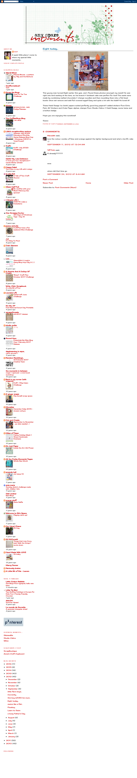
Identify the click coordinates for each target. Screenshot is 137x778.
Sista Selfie (18, 502)
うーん (16, 327)
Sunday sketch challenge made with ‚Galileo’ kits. (18, 488)
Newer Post (48, 183)
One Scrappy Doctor (15, 213)
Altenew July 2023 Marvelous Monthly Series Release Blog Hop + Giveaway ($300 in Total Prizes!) (23, 137)
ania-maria (10, 485)
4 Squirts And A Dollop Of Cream (17, 272)
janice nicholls (12, 226)
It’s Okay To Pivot (13, 241)
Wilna (6, 641)
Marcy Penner (12, 565)
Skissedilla (8, 635)
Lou (7, 259)
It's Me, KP (10, 306)
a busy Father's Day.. (17, 714)
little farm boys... (15, 692)
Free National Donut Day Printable (19, 308)
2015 (9, 667)
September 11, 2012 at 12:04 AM (66, 145)
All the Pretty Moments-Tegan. (19, 459)
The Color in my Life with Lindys (19, 169)
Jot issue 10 (19, 474)
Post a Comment (50, 179)
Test (7, 88)
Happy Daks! (11, 167)
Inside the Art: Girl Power (24, 448)
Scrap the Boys (12, 92)
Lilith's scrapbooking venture (18, 131)
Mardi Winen (11, 73)
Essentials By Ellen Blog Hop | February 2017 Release (23, 342)
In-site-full (10, 174)
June (10, 724)
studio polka (11, 325)
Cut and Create (12, 420)
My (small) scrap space (23, 396)
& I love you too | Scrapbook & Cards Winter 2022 (18, 161)
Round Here (11, 338)
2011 (8, 740)
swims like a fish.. (15, 704)
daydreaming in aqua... (15, 351)
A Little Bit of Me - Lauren (17, 571)
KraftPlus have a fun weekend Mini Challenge (23, 229)
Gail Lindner (11, 494)
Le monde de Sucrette (15, 607)
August (11, 718)
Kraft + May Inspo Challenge (21, 384)
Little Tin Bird (11, 590)
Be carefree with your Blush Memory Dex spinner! (22, 191)
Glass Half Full (12, 187)
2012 (9, 677)
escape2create (12, 312)
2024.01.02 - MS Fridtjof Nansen (22, 108)
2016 (9, 664)
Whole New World (21, 461)
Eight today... (50, 48)
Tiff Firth (51, 150)
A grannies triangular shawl (16, 609)
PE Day (17, 528)
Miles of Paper (12, 433)
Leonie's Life (11, 293)
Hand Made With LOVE (16, 552)
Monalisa (10, 407)
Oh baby (17, 554)
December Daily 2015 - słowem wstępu (23, 410)
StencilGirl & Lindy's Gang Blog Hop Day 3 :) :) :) (24, 262)
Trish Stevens (12, 246)
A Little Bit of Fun (13, 288)
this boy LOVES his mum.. (19, 698)
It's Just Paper (12, 446)
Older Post (128, 183)
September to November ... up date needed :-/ (23, 423)
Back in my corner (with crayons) (16, 380)
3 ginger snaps (12, 394)
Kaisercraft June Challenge (20, 295)
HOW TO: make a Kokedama (20, 203)
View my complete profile (14, 63)
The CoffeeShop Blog (15, 118)
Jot (7, 239)
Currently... (12, 695)
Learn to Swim (14, 710)
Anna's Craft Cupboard (14, 654)
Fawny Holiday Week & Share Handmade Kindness (23, 437)
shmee (9, 105)
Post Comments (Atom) (65, 187)
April (10, 730)
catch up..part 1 (12, 353)
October (12, 686)
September (13, 689)
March (11, 733)
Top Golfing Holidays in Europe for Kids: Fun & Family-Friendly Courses (20, 594)
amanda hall (11, 472)
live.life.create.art (13, 86)
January (12, 737)
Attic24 (9, 601)
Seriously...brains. (13, 568)
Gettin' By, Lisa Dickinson (17, 159)
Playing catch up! (20, 515)
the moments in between (16, 371)
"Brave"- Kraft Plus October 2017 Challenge (24, 276)
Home (88, 183)
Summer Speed (12, 602)
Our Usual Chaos (13, 526)
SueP (16, 52)
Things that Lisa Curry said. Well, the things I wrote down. (22, 543)
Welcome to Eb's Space (16, 513)
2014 (9, 670)
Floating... (12, 707)
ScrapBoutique (10, 651)
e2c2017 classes (21, 314)
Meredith (51, 136)
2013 (9, 673)
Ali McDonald (12, 539)
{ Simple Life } (12, 200)
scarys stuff (11, 500)
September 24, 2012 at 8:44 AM (66, 174)
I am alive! (17, 120)
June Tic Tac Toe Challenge (20, 95)
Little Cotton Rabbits (15, 582)
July (10, 721)
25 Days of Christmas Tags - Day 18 (23, 216)
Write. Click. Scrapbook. (16, 286)
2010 (9, 744)
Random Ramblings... (15, 358)
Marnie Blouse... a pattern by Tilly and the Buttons (24, 75)
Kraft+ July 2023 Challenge (21, 149)
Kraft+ (8, 146)
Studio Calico (10, 638)
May (10, 727)
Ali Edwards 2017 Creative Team (21, 361)
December (12, 679)
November (12, 682)
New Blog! (10, 495)
